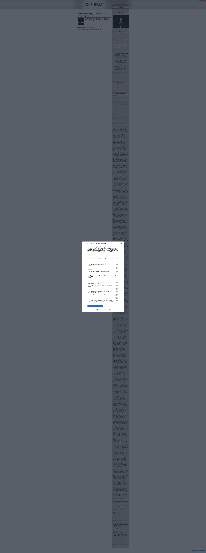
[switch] (116, 264)
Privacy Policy (109, 309)
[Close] (122, 244)
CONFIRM (95, 305)
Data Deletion (97, 309)
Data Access (103, 309)
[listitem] (103, 262)
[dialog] (103, 276)
